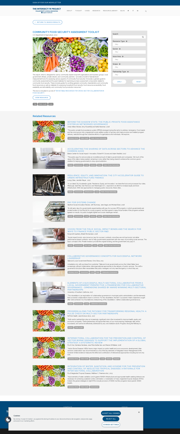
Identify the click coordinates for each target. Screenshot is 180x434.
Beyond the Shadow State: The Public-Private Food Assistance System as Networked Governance (104, 123)
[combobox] (129, 44)
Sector (115, 49)
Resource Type (119, 41)
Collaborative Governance (109, 272)
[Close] (139, 412)
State (99, 165)
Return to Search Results (48, 22)
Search (115, 34)
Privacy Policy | (84, 431)
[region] (75, 419)
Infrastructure (89, 192)
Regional (116, 358)
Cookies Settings (111, 424)
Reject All (111, 419)
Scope (115, 64)
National (93, 165)
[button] (8, 419)
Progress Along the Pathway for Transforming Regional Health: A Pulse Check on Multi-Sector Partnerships (107, 312)
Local (50, 104)
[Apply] (143, 37)
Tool (35, 104)
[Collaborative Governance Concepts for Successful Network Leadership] (49, 276)
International (94, 358)
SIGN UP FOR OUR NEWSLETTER (47, 3)
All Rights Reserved (94, 431)
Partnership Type (119, 72)
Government (78, 165)
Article (70, 216)
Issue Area (117, 56)
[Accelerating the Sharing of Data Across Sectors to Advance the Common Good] (49, 168)
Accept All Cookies (111, 413)
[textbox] (129, 44)
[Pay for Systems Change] (49, 222)
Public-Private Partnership (98, 138)
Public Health (43, 104)
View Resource (41, 97)
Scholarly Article (73, 138)
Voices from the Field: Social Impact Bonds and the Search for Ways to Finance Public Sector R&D (104, 230)
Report (70, 165)
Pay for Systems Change (82, 202)
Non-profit (88, 245)
